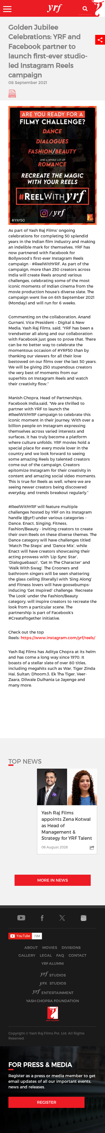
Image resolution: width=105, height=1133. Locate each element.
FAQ (60, 955)
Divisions (71, 947)
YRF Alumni (52, 963)
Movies (49, 947)
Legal (46, 955)
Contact (78, 955)
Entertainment (57, 992)
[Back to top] (87, 1127)
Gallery (26, 955)
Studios (57, 975)
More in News (52, 880)
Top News (25, 761)
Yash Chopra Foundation (52, 1001)
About (31, 947)
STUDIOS (54, 983)
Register (46, 1102)
